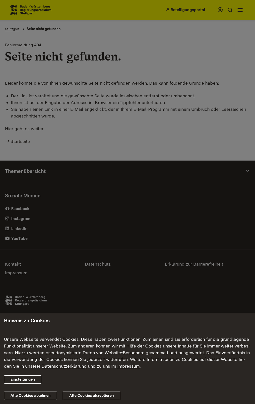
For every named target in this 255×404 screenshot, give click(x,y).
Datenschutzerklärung (64, 366)
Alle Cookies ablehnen (30, 395)
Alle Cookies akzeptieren (91, 395)
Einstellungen (22, 379)
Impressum (128, 366)
